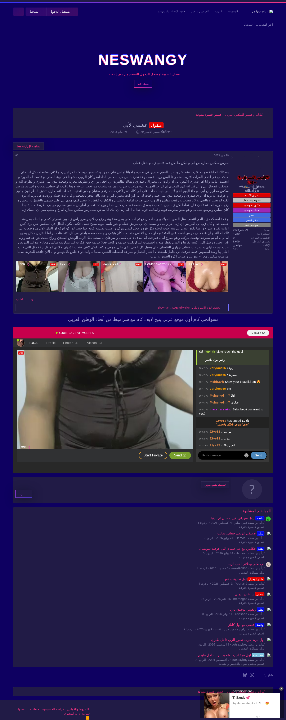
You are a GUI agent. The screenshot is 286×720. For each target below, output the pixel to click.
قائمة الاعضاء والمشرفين (171, 11)
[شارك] (23, 155)
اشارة (19, 299)
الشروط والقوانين (78, 709)
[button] (215, 484)
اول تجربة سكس (243, 579)
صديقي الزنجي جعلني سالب (240, 533)
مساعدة (34, 709)
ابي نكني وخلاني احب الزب (246, 564)
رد (31, 299)
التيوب (218, 11)
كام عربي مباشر (200, 11)
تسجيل (248, 24)
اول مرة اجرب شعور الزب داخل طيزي (237, 640)
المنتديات (233, 11)
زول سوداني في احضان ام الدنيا (237, 518)
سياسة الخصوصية (53, 709)
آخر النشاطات (264, 24)
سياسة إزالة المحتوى (77, 713)
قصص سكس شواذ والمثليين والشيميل (241, 663)
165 (235, 249)
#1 (16, 155)
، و (189, 307)
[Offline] (258, 157)
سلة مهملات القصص (251, 572)
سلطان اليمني (249, 594)
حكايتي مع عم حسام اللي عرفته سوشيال (231, 548)
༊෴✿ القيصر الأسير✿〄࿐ (154, 131)
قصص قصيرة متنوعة (251, 527)
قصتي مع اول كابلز (245, 624)
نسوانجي (238, 245)
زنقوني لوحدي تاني (246, 609)
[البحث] (18, 12)
